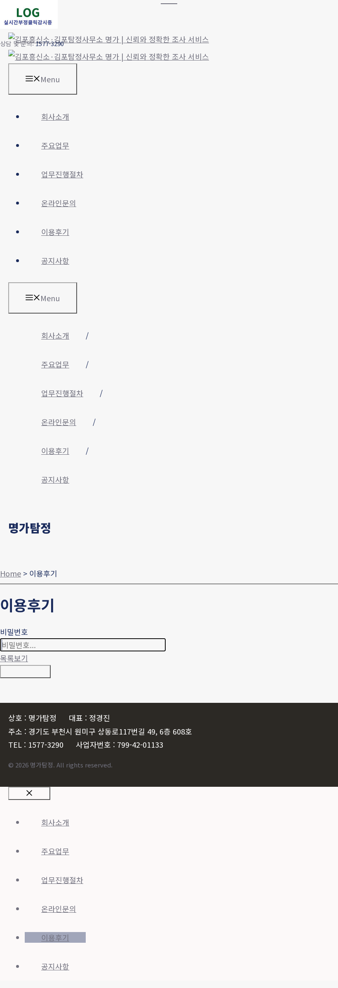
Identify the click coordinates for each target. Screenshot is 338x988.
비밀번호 (14, 631)
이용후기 (55, 231)
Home (10, 573)
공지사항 (55, 260)
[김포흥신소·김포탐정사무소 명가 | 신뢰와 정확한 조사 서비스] (108, 56)
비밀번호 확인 (25, 671)
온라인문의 (58, 203)
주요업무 (55, 145)
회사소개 (55, 116)
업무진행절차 (62, 174)
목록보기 (14, 658)
